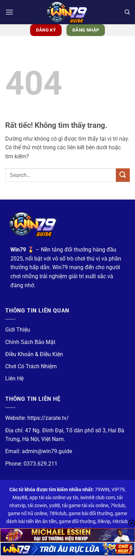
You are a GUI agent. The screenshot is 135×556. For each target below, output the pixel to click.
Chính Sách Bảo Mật (30, 342)
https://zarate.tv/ (48, 418)
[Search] (127, 12)
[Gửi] (123, 175)
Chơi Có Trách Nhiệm (31, 366)
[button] (9, 11)
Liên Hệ (14, 378)
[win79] (67, 12)
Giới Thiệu (17, 329)
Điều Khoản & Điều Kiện (34, 354)
